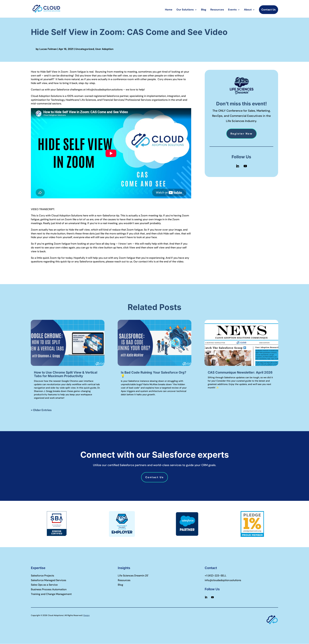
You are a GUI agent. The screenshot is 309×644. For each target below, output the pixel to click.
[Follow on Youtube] (245, 166)
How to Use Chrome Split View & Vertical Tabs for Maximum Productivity (65, 374)
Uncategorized (84, 49)
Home (168, 10)
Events (232, 10)
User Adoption (104, 49)
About (248, 10)
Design (87, 615)
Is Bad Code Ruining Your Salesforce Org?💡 (153, 374)
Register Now (241, 133)
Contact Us (268, 9)
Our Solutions (185, 10)
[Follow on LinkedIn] (237, 166)
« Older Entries (41, 410)
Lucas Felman (48, 49)
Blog (203, 10)
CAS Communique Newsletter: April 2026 (240, 372)
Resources (217, 10)
